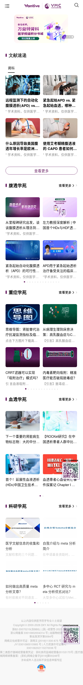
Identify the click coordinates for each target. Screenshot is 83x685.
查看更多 (41, 170)
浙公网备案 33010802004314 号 (29, 633)
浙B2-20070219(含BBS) (26, 629)
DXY (43, 625)
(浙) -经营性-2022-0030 (55, 629)
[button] (61, 36)
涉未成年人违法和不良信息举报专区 (41, 660)
